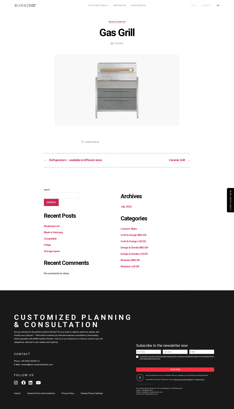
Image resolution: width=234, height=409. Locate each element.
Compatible (50, 238)
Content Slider (129, 228)
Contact (206, 5)
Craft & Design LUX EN (133, 241)
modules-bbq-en (92, 142)
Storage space (52, 251)
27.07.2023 (118, 43)
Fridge (47, 244)
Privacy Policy (200, 379)
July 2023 (126, 206)
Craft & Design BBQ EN (133, 235)
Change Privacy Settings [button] (92, 393)
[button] (218, 5)
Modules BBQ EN (117, 22)
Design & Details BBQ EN (134, 247)
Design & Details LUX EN (134, 253)
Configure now (230, 200)
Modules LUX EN (130, 266)
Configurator (138, 5)
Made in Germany (53, 232)
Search (46, 190)
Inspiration (119, 5)
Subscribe (175, 370)
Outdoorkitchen (97, 5)
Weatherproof (52, 226)
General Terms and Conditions (183, 379)
